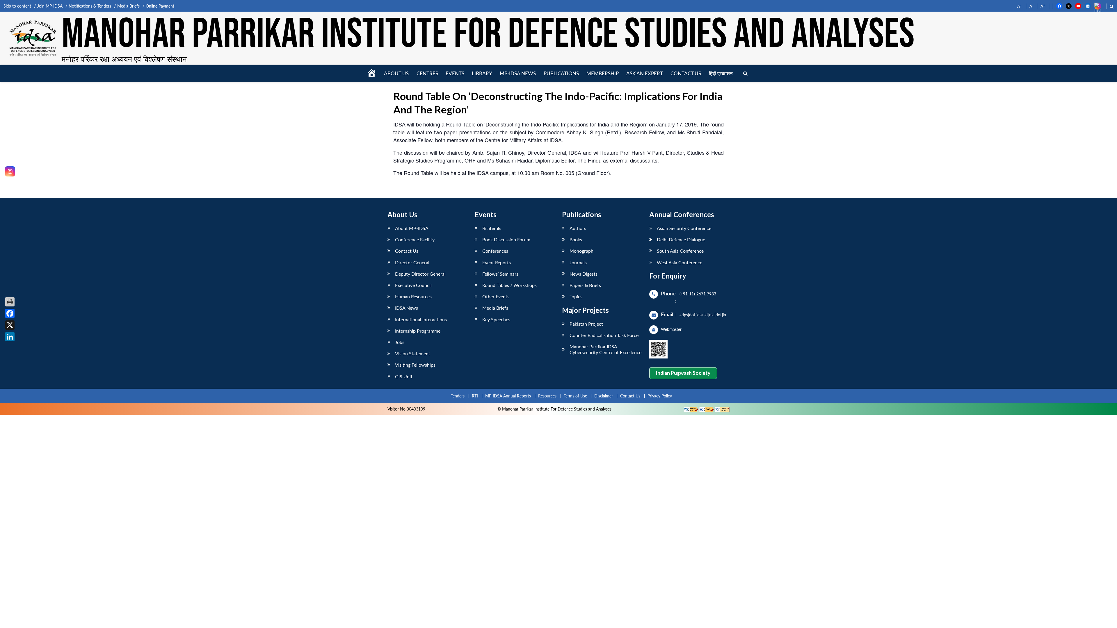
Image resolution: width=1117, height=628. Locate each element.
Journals (578, 262)
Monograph (581, 251)
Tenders (458, 395)
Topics (576, 296)
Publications (561, 73)
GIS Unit (403, 376)
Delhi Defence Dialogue (681, 239)
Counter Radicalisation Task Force (604, 335)
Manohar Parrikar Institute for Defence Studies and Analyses (488, 34)
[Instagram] (10, 171)
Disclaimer (603, 395)
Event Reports (496, 262)
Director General (412, 262)
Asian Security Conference (684, 228)
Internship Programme (417, 330)
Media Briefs (128, 5)
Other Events (495, 296)
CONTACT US (685, 73)
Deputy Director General (420, 273)
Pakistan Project (586, 324)
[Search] (745, 73)
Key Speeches (496, 319)
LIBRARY (482, 73)
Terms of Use (575, 395)
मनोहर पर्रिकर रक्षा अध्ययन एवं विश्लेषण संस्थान (124, 59)
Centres (427, 73)
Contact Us (406, 251)
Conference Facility (415, 239)
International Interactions (421, 319)
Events (455, 73)
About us (396, 73)
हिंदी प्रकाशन (721, 73)
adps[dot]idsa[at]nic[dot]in (703, 314)
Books (576, 239)
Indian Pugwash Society (683, 373)
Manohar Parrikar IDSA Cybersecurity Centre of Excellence (605, 349)
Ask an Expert (644, 73)
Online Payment (160, 5)
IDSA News (406, 308)
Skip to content (17, 5)
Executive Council (413, 285)
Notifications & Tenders (90, 5)
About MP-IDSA (411, 228)
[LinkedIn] (10, 336)
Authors (578, 228)
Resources (547, 395)
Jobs (399, 342)
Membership (602, 73)
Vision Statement (412, 353)
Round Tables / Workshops (509, 285)
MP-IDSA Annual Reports (508, 395)
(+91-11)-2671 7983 (698, 293)
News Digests (583, 273)
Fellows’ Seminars (500, 273)
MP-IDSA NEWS (518, 73)
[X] (10, 325)
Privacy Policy (660, 395)
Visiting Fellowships (415, 364)
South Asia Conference (680, 251)
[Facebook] (10, 313)
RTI (475, 395)
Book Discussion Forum (506, 239)
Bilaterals (491, 228)
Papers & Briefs (585, 285)
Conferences (495, 251)
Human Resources (413, 296)
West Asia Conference (679, 262)
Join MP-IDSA (50, 5)
